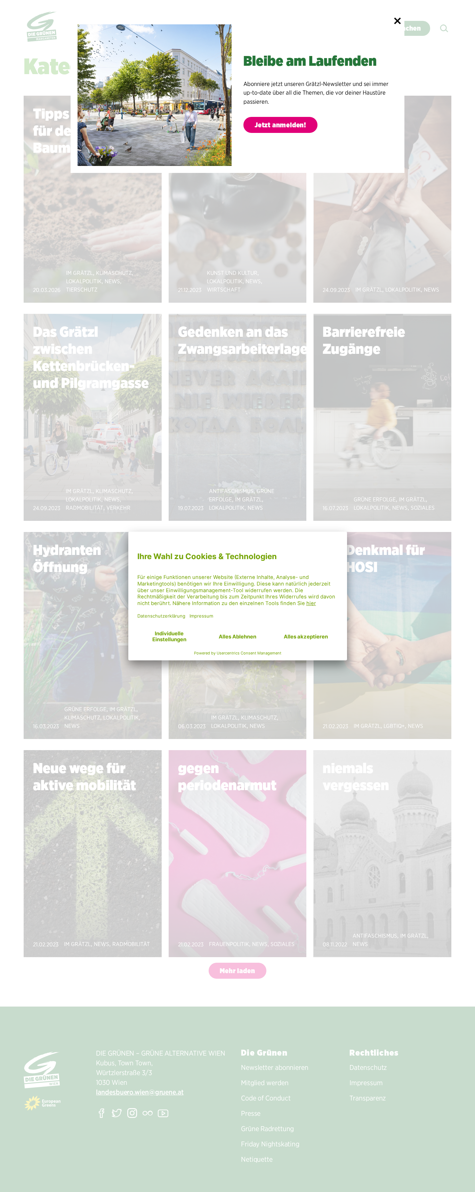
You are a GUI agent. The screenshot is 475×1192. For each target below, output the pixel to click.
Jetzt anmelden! (280, 125)
